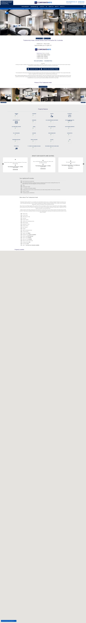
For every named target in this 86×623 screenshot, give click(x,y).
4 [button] (36, 102)
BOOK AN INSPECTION (50, 69)
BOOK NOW (34, 69)
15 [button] (52, 102)
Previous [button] (2, 163)
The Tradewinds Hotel (35, 8)
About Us (56, 6)
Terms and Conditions (38, 60)
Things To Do (51, 6)
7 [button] (40, 102)
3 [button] (34, 102)
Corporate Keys (34, 6)
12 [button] (48, 102)
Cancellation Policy (48, 60)
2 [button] (33, 102)
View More (70, 164)
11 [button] (46, 102)
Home (10, 8)
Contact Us (62, 6)
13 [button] (49, 102)
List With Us (42, 6)
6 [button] (39, 102)
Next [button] (83, 163)
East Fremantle (28, 8)
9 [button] (43, 102)
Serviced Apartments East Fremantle (18, 8)
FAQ (46, 6)
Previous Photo (3, 102)
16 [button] (54, 102)
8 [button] (42, 102)
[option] (10, 94)
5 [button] (37, 102)
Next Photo (83, 102)
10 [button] (45, 102)
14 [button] (51, 102)
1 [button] (31, 102)
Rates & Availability (25, 6)
